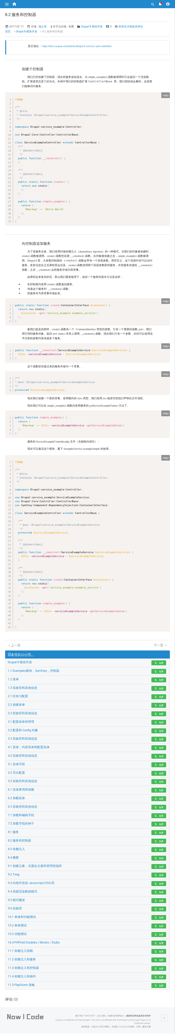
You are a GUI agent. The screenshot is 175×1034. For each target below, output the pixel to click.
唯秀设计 (119, 1016)
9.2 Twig (13, 874)
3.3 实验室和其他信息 (22, 738)
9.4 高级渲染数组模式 (22, 891)
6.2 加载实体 (16, 798)
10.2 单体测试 (17, 925)
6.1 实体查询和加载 (21, 789)
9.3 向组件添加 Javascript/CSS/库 (31, 883)
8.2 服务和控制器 (19, 840)
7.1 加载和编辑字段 (21, 815)
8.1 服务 (13, 832)
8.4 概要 (13, 857)
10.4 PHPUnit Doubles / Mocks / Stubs (34, 942)
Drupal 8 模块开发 (92, 26)
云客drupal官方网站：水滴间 (104, 1026)
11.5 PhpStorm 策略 (21, 985)
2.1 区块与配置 (18, 696)
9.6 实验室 (15, 908)
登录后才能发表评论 (129, 26)
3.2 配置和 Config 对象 (23, 730)
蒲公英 (42, 26)
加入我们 (102, 1016)
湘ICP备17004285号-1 (85, 1016)
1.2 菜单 (13, 679)
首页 (8, 31)
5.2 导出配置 (16, 772)
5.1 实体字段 (16, 764)
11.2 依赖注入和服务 (22, 959)
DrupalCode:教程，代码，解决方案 (135, 1026)
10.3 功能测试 (17, 934)
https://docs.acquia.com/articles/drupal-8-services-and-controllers (77, 46)
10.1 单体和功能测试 (22, 917)
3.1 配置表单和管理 (21, 721)
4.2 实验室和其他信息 (22, 755)
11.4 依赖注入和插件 (22, 976)
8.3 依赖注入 (16, 849)
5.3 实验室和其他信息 (22, 781)
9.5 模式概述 (16, 900)
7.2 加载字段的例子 (21, 823)
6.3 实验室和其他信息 (22, 806)
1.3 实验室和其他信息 (22, 688)
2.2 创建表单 (16, 704)
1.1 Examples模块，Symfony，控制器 (33, 670)
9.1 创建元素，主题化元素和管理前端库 (35, 866)
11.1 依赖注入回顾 (20, 951)
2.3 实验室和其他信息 (22, 713)
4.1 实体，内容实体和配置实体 (29, 747)
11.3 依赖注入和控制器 (23, 968)
